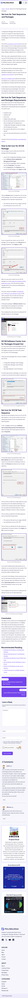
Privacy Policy (5, 975)
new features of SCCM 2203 (14, 44)
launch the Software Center (14, 293)
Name (4, 731)
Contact (4, 959)
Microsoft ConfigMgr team (8, 78)
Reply (4, 799)
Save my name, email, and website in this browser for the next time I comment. (13, 742)
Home (3, 9)
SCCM (7, 9)
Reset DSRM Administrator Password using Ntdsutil (14, 692)
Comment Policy (6, 968)
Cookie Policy (5, 970)
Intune (3, 984)
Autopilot (4, 981)
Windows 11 (4, 988)
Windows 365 (5, 990)
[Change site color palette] (20, 2)
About (3, 954)
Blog (3, 952)
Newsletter (4, 972)
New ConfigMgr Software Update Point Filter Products (12, 682)
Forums (3, 957)
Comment (6, 710)
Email (4, 737)
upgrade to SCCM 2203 (7, 74)
